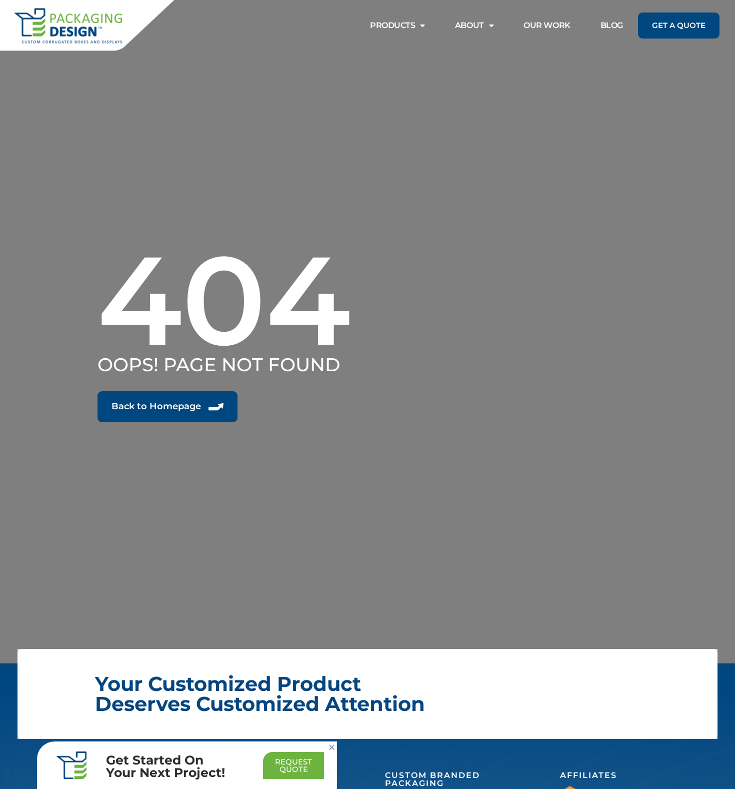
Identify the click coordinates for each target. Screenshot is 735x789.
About (469, 25)
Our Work (547, 25)
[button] (332, 747)
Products (392, 25)
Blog (611, 25)
